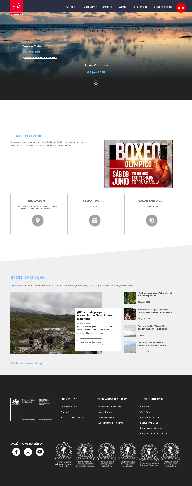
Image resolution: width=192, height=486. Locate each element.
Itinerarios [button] (107, 6)
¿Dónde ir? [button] (71, 6)
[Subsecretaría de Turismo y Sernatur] (31, 409)
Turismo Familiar (106, 417)
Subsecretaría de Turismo (110, 422)
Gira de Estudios (106, 411)
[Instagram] (28, 451)
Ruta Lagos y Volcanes (151, 428)
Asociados (66, 411)
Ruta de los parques (150, 417)
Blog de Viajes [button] (140, 6)
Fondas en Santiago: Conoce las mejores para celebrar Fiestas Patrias (155, 310)
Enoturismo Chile (149, 422)
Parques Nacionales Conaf (153, 433)
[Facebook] (16, 451)
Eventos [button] (122, 6)
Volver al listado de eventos (40, 57)
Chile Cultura (146, 411)
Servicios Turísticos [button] (163, 6)
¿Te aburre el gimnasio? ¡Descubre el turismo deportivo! (155, 294)
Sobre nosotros (69, 406)
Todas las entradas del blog (27, 363)
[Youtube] (40, 451)
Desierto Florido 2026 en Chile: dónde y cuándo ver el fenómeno (153, 327)
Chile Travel (146, 406)
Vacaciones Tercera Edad (110, 406)
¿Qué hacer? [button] (89, 6)
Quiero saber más (91, 341)
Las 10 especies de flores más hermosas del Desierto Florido (152, 344)
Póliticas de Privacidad (72, 417)
